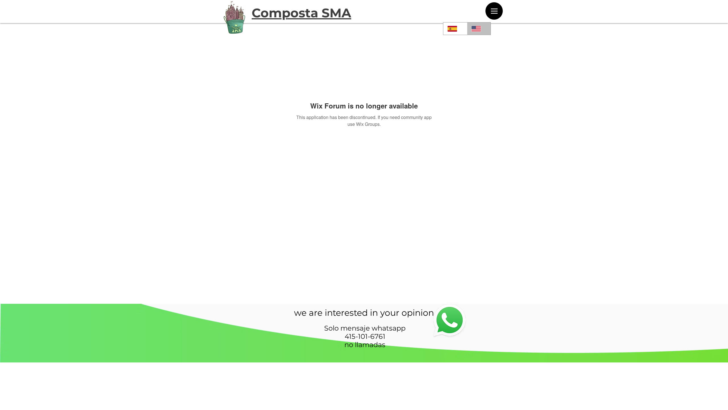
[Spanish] (455, 28)
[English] (479, 28)
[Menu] (494, 11)
